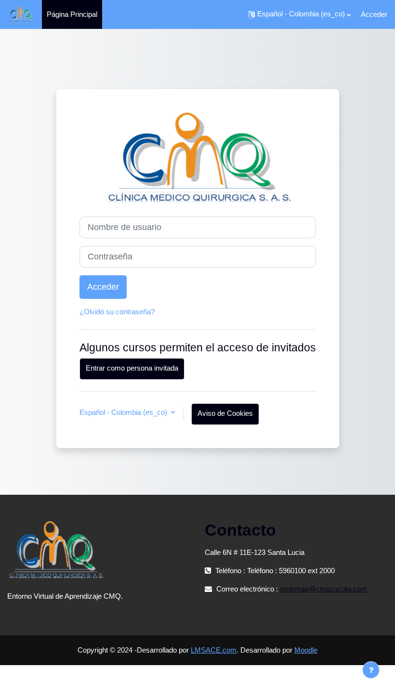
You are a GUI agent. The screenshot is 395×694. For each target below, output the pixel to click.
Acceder (374, 14)
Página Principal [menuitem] (72, 14)
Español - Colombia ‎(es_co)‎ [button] (124, 412)
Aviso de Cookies (225, 413)
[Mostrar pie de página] (371, 670)
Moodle (305, 650)
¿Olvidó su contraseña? (117, 312)
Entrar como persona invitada (132, 368)
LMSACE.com (214, 650)
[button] (299, 14)
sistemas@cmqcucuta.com (323, 589)
